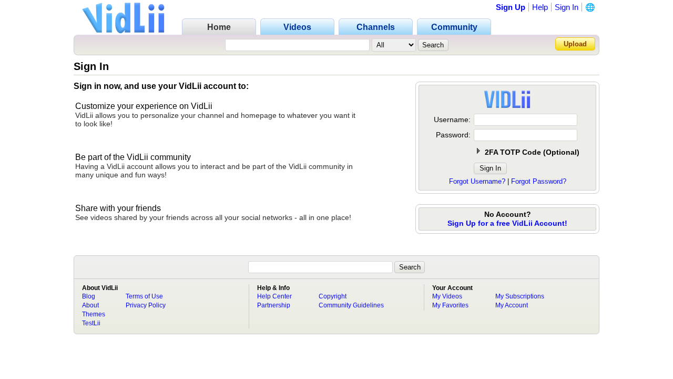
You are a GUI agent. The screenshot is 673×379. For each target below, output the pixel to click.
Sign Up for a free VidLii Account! (507, 223)
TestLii (91, 323)
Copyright (332, 296)
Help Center (274, 296)
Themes (93, 314)
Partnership (273, 305)
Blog (88, 296)
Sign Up (510, 7)
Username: (452, 119)
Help (540, 7)
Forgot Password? (538, 181)
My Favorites (450, 305)
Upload (575, 44)
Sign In (566, 7)
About (90, 305)
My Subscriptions (519, 296)
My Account (511, 305)
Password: (453, 135)
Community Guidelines (351, 305)
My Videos (447, 296)
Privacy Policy (146, 305)
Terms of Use (144, 296)
